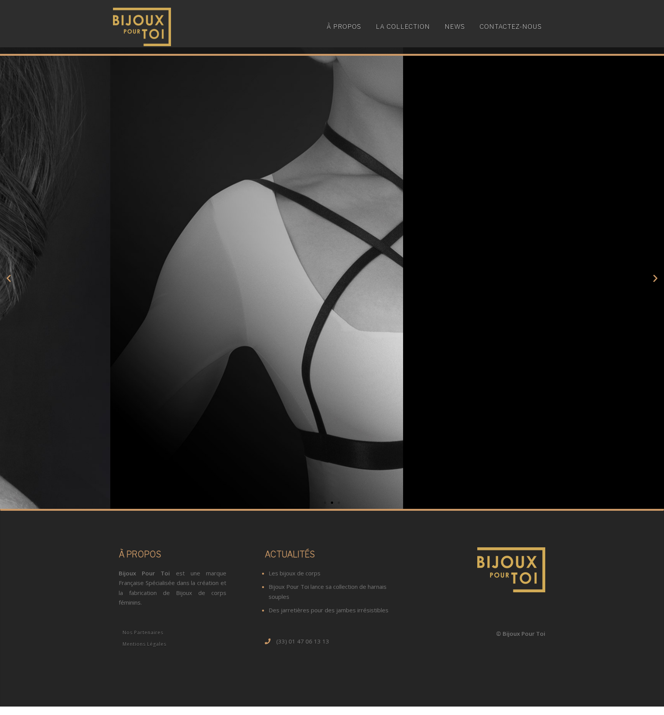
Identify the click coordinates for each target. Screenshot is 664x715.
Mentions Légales (144, 644)
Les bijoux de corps (294, 573)
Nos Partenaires (143, 632)
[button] (325, 503)
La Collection (403, 26)
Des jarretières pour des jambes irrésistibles (328, 610)
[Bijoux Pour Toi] (142, 26)
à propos (344, 26)
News (455, 26)
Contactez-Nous (511, 26)
